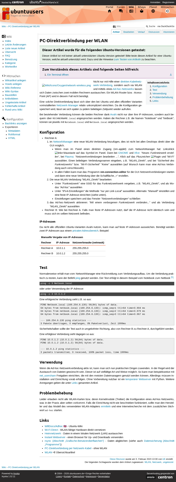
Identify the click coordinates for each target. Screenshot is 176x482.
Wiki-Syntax (12, 91)
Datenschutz (78, 476)
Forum (121, 7)
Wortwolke (11, 66)
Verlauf (141, 32)
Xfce (136, 153)
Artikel (116, 31)
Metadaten (14, 131)
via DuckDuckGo (165, 26)
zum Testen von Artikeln (127, 59)
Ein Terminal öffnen (58, 74)
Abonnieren (168, 32)
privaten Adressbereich (85, 230)
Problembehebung (162, 97)
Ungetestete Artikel (15, 102)
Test (154, 90)
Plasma (69, 156)
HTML (11, 138)
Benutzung (11, 59)
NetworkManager (63, 141)
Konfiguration (159, 86)
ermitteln (106, 406)
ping (77, 278)
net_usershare (48, 375)
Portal (109, 7)
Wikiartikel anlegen (15, 80)
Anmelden (155, 2)
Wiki (131, 7)
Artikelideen (11, 98)
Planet (153, 7)
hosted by (7, 2)
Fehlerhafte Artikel (15, 106)
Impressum (91, 476)
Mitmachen (167, 7)
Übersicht (10, 52)
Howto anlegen (13, 84)
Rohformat (14, 134)
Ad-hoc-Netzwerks (123, 89)
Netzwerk (157, 462)
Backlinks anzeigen (16, 123)
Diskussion (154, 32)
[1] (172, 277)
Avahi (113, 114)
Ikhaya (142, 7)
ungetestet (168, 462)
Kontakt (67, 476)
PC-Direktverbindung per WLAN (24, 26)
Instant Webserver (55, 437)
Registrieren (168, 2)
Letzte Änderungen (15, 44)
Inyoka (16, 473)
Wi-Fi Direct (51, 430)
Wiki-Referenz (13, 88)
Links (155, 101)
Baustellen (11, 95)
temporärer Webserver (138, 379)
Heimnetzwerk (53, 433)
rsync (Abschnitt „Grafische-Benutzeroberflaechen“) (74, 441)
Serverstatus (104, 476)
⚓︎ (171, 74)
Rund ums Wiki (13, 109)
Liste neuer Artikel (15, 48)
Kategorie (10, 63)
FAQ (7, 55)
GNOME (123, 153)
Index (8, 41)
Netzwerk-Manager (67, 105)
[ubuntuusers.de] (23, 14)
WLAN (48, 452)
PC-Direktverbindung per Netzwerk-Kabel (68, 448)
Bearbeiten (128, 32)
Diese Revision (117, 459)
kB (164, 459)
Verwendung (159, 93)
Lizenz (59, 476)
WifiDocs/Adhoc (54, 426)
